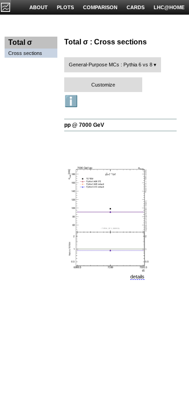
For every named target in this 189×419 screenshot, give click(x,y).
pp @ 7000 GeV (84, 125)
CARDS (136, 7)
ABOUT (38, 7)
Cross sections (25, 53)
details (137, 276)
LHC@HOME (169, 7)
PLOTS (65, 7)
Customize (103, 84)
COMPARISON (100, 7)
